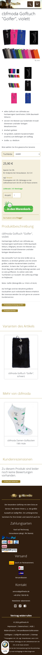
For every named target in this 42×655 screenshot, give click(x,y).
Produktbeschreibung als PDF (13, 305)
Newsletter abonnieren (21, 601)
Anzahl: (8, 195)
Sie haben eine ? (12, 218)
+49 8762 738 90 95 (21, 595)
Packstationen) (27, 563)
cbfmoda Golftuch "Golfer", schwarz (21, 375)
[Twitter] (20, 606)
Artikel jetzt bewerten (11, 481)
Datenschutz (23, 626)
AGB (31, 626)
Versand (9, 178)
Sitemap (34, 634)
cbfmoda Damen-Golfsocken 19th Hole (21, 442)
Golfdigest (8, 634)
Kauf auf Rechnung (21, 529)
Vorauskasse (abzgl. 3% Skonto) (21, 533)
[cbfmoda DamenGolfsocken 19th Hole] (21, 419)
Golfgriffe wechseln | (22, 634)
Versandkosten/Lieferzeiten (27, 630)
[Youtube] (15, 606)
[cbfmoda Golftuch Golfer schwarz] (21, 352)
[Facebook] (25, 606)
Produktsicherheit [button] (10, 311)
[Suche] (30, 4)
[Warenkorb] (37, 4)
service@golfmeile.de (21, 591)
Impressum (11, 626)
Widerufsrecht (9, 630)
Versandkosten (21, 577)
